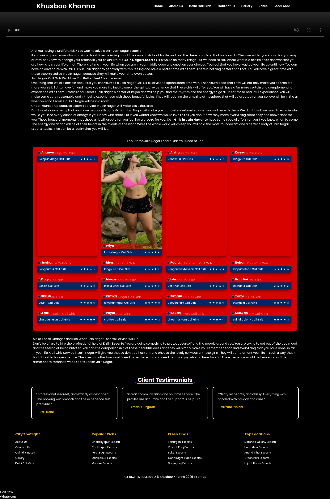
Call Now (6, 492)
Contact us (226, 6)
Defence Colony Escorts (260, 442)
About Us (21, 442)
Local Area (282, 6)
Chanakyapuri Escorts (106, 442)
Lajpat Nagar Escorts (257, 463)
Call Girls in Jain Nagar (185, 119)
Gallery (246, 6)
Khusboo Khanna (66, 6)
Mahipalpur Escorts (104, 458)
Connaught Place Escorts (185, 458)
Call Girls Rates (25, 452)
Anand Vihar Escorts (257, 452)
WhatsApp (8, 496)
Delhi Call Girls (200, 6)
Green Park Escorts (256, 458)
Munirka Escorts (102, 463)
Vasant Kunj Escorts (181, 447)
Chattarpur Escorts (104, 447)
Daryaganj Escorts (180, 463)
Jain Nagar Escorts (139, 60)
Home (158, 6)
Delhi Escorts (113, 343)
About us (176, 6)
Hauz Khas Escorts (256, 447)
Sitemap (200, 477)
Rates (263, 6)
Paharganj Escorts (180, 442)
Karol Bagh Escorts (104, 452)
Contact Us (22, 447)
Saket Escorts (177, 452)
